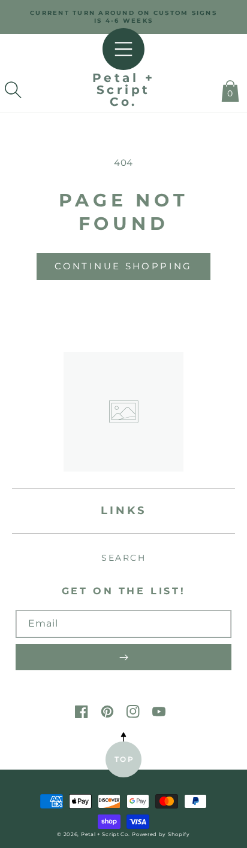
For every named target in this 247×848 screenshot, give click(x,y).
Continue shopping (123, 266)
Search (123, 557)
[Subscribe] (123, 657)
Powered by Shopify (161, 834)
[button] (13, 90)
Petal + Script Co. (105, 834)
